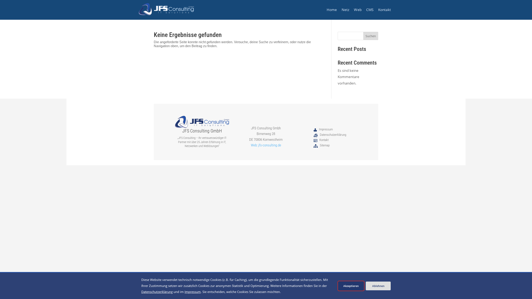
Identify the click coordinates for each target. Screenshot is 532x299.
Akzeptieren (351, 286)
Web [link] (358, 10)
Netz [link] (346, 10)
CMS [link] (370, 10)
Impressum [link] (193, 292)
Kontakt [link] (384, 10)
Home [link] (332, 10)
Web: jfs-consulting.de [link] (266, 145)
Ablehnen (378, 286)
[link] (166, 9)
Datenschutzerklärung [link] (157, 292)
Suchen (371, 36)
